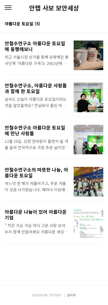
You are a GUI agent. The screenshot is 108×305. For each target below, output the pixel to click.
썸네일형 (93, 24)
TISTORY (55, 295)
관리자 (71, 295)
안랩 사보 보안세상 (54, 8)
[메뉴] (8, 8)
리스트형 (100, 24)
